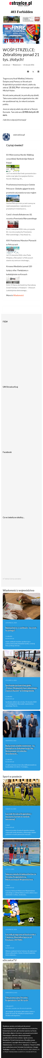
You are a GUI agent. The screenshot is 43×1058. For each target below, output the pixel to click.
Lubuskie (9, 636)
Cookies (13, 1049)
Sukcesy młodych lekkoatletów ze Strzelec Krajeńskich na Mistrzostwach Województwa (21, 877)
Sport (8, 825)
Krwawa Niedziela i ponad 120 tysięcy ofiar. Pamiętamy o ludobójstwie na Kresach (19, 270)
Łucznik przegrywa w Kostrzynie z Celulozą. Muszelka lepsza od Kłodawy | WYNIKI (21, 937)
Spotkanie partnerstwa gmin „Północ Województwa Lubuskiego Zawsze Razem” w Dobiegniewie (21, 688)
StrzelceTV (10, 1006)
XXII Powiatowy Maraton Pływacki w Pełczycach (21, 242)
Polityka (20, 1049)
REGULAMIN (17, 1045)
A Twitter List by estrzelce (12, 579)
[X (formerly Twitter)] (33, 71)
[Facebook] (28, 71)
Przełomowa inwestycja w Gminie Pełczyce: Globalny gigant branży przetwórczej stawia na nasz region (21, 188)
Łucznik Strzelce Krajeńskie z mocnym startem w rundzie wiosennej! (18, 816)
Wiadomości (17, 65)
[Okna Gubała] (21, 19)
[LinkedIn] (38, 71)
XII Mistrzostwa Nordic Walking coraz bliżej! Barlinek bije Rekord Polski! (20, 159)
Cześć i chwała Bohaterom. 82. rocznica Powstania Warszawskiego (21, 216)
